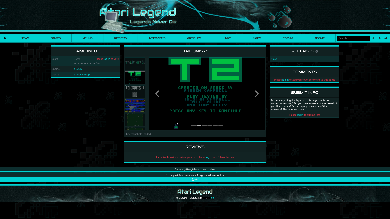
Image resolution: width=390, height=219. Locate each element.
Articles (194, 38)
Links (227, 38)
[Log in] (385, 38)
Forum (288, 38)
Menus (87, 38)
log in (107, 59)
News (25, 38)
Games (56, 38)
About (320, 38)
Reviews (120, 38)
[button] (157, 93)
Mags (257, 38)
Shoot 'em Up (82, 74)
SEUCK (78, 69)
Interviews (157, 38)
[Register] (379, 38)
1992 (274, 59)
